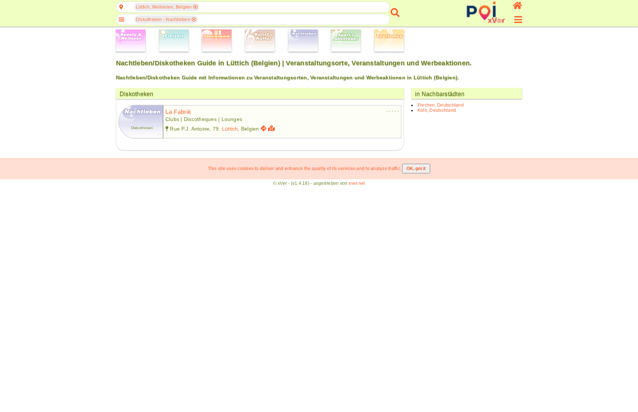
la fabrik (178, 112)
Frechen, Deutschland (441, 105)
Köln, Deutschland (437, 110)
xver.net (357, 183)
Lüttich (230, 129)
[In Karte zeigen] (272, 128)
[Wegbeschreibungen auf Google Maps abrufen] (264, 128)
